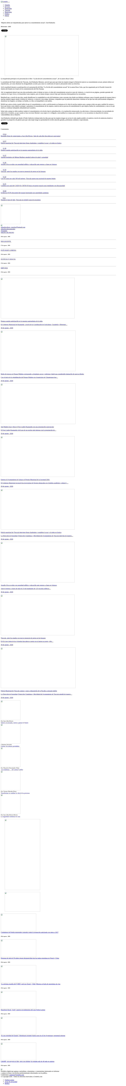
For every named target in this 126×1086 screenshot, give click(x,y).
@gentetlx (4, 231)
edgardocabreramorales (8, 229)
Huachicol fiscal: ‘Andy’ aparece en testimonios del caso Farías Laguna (23, 1010)
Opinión (7, 5)
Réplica (7, 1083)
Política (7, 14)
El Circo (7, 7)
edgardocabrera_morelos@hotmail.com (13, 227)
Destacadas (8, 8)
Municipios (8, 12)
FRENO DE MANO (7, 232)
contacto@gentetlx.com (16, 1075)
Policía (7, 15)
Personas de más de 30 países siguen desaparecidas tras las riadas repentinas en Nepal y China (30, 958)
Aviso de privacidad (11, 1082)
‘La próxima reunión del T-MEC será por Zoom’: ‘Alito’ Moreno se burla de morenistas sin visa (30, 984)
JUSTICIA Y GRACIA (8, 259)
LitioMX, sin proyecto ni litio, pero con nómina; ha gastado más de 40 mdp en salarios (27, 1061)
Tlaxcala (7, 10)
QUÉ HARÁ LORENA (8, 250)
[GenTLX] (1, 1069)
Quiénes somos (9, 1080)
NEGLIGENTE (6, 241)
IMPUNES (4, 268)
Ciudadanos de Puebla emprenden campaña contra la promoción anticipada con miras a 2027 (29, 932)
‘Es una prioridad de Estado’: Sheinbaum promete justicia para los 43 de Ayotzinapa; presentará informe (33, 1035)
